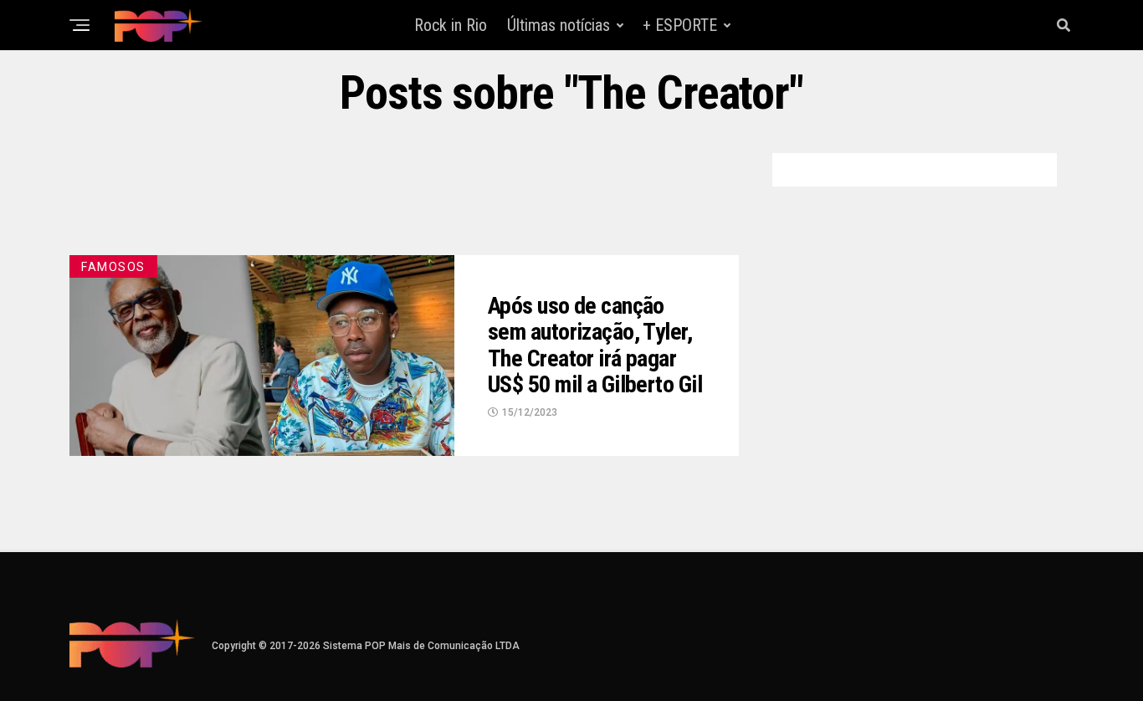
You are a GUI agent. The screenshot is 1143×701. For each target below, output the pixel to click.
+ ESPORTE (680, 25)
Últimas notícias (558, 25)
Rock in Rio (450, 25)
